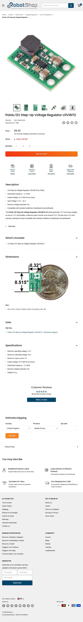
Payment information (9, 523)
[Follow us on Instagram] (11, 605)
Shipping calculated (29, 134)
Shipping (5, 509)
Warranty (5, 519)
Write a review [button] (41, 400)
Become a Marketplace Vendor (13, 540)
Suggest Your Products (10, 547)
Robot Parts (19, 15)
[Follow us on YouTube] (20, 605)
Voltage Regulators (31, 15)
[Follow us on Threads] (32, 605)
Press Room (49, 516)
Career (47, 506)
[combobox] (55, 5)
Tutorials (48, 547)
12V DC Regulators (46, 15)
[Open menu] (3, 5)
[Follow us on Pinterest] (16, 605)
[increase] (29, 146)
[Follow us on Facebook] (3, 605)
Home (4, 15)
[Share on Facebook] (63, 122)
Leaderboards (50, 550)
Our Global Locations (8, 599)
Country (9, 423)
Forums (48, 537)
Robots (10, 15)
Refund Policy (10, 447)
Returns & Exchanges (10, 513)
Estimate (12, 436)
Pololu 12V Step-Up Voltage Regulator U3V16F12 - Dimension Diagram (32, 332)
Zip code (64, 423)
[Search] (71, 5)
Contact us (6, 526)
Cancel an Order (8, 516)
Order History (7, 506)
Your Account (7, 503)
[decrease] (16, 146)
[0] (79, 5)
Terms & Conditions (52, 509)
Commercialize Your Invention (12, 554)
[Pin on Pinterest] (67, 122)
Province (36, 423)
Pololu (8, 120)
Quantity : (9, 146)
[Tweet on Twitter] (71, 122)
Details (13, 173)
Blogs (47, 540)
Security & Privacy (51, 513)
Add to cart (41, 154)
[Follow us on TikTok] (24, 605)
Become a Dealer (8, 544)
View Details (32, 173)
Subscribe (17, 583)
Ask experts (51, 173)
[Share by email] (76, 122)
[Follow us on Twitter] (7, 605)
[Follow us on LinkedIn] (28, 605)
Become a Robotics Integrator (12, 537)
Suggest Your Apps (9, 550)
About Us (48, 503)
